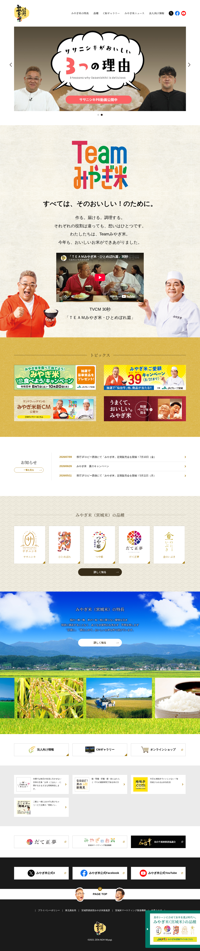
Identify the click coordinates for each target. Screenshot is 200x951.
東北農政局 (70, 910)
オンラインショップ (163, 749)
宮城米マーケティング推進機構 (130, 910)
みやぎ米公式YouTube (162, 873)
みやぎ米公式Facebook (104, 873)
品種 (95, 13)
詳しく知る (100, 572)
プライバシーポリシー (49, 910)
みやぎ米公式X (45, 873)
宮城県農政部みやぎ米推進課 (95, 910)
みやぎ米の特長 (80, 13)
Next (189, 65)
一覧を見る (29, 470)
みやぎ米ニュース (134, 13)
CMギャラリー (111, 13)
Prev (11, 65)
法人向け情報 (156, 13)
